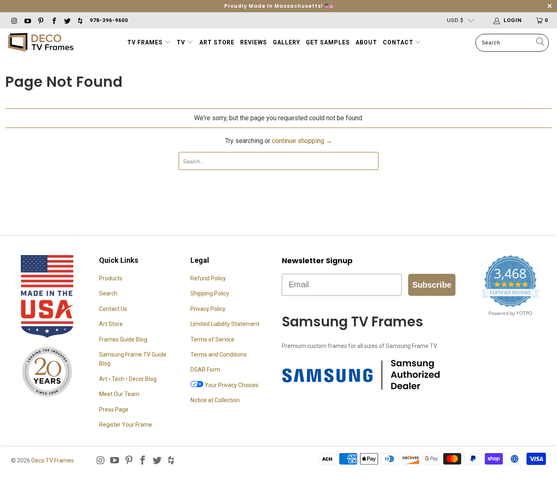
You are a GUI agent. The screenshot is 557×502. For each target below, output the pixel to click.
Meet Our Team (119, 394)
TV (182, 42)
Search (108, 293)
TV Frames (145, 42)
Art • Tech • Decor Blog (128, 379)
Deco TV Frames (52, 460)
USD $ (455, 20)
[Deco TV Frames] (40, 43)
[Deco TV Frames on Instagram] (14, 20)
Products (110, 278)
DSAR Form (205, 369)
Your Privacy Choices (231, 385)
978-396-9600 (109, 20)
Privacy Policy (207, 309)
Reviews (253, 42)
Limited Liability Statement (224, 324)
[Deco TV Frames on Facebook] (53, 20)
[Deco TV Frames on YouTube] (27, 20)
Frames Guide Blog (123, 339)
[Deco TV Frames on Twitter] (67, 20)
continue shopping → (302, 141)
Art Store (216, 42)
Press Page (113, 409)
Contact (399, 42)
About (366, 42)
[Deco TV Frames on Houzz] (80, 20)
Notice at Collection (215, 400)
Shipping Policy (209, 293)
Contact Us (113, 309)
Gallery (286, 42)
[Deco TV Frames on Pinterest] (40, 20)
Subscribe (431, 284)
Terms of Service (212, 339)
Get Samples (328, 42)
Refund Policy (208, 278)
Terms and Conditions (218, 354)
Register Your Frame (125, 424)
